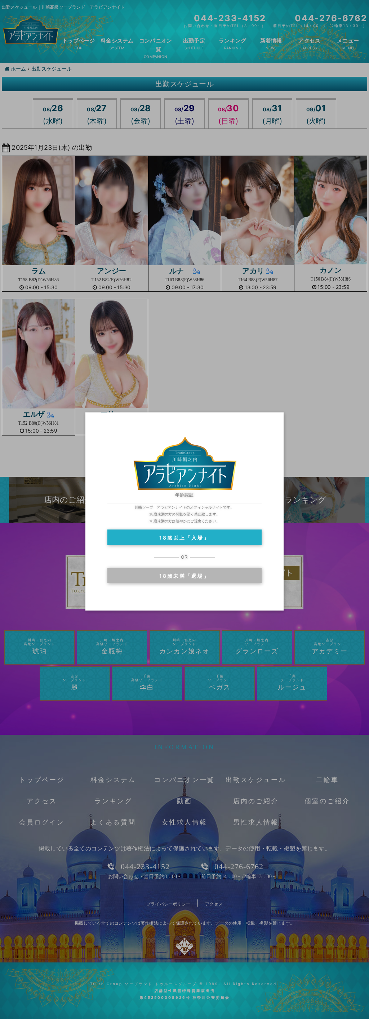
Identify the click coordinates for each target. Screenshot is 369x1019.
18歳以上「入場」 (184, 538)
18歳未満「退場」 (184, 576)
